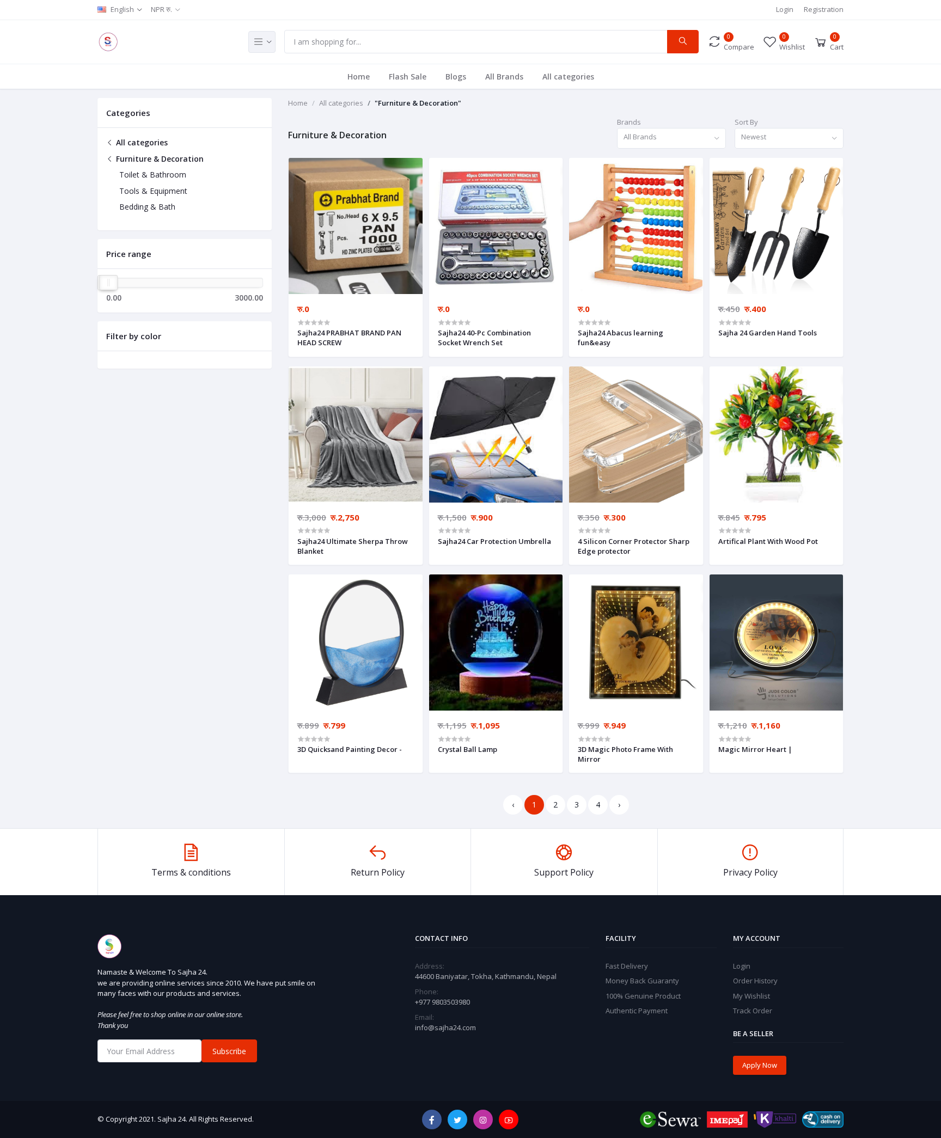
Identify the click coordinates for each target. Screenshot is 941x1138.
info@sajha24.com (445, 1027)
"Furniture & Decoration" (418, 103)
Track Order (752, 1010)
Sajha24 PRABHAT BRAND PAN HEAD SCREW (349, 337)
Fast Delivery (627, 966)
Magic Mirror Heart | (755, 749)
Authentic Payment (637, 1010)
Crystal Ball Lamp (467, 749)
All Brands (504, 76)
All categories (568, 76)
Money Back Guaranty (642, 981)
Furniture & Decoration (159, 159)
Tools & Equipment (153, 191)
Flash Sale (407, 76)
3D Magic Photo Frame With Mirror (625, 754)
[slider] (108, 282)
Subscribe (229, 1051)
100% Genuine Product (643, 996)
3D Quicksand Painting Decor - (349, 749)
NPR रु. (161, 9)
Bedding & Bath (147, 206)
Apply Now (759, 1065)
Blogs (455, 76)
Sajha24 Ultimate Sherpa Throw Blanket (352, 546)
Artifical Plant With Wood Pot (768, 541)
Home (358, 76)
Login (784, 9)
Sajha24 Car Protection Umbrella (494, 541)
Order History (755, 981)
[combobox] (671, 138)
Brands (629, 122)
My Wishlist (751, 996)
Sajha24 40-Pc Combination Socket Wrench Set (484, 337)
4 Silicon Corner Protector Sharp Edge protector (633, 546)
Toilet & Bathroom (152, 174)
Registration (824, 9)
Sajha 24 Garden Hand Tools (767, 333)
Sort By (746, 122)
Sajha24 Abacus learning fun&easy (620, 337)
